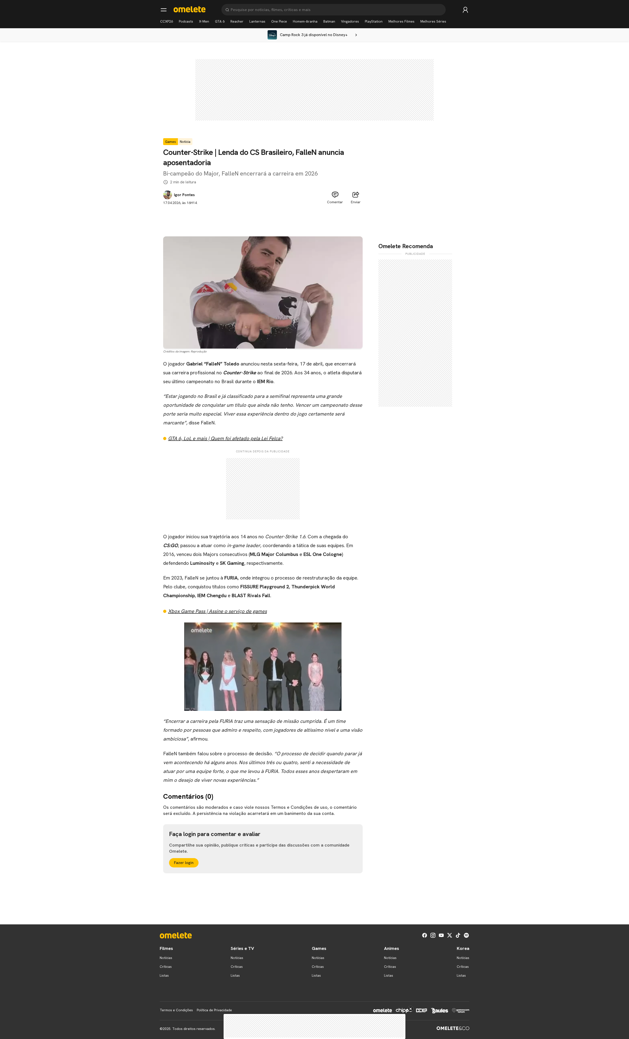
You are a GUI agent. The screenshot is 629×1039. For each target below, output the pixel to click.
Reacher (236, 21)
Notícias (166, 958)
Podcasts (186, 21)
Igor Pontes (184, 195)
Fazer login (184, 862)
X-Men (204, 21)
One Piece (279, 21)
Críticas (166, 966)
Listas (164, 975)
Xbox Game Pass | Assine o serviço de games (217, 611)
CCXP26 (166, 21)
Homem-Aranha (305, 21)
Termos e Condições (176, 1010)
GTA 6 (220, 21)
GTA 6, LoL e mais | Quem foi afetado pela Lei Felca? (225, 438)
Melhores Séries (433, 21)
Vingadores (350, 21)
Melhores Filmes (401, 21)
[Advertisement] (263, 216)
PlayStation (374, 21)
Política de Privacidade (214, 1010)
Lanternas (257, 21)
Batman (329, 21)
